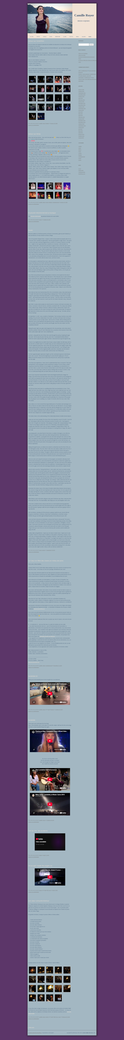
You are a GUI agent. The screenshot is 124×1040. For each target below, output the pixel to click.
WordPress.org (82, 174)
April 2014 (81, 132)
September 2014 (82, 125)
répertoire (57, 36)
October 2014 (81, 124)
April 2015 (81, 115)
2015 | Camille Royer (83, 70)
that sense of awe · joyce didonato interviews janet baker (87, 79)
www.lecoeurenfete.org (39, 609)
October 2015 (81, 106)
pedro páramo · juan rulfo (85, 75)
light (55, 1017)
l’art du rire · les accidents (38, 831)
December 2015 (82, 103)
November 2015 (82, 105)
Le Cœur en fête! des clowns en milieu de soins (45, 561)
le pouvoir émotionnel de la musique (42, 213)
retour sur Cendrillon (36, 41)
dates (51, 36)
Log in (80, 168)
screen (80, 153)
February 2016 (82, 100)
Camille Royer (84, 15)
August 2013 (81, 137)
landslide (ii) (32, 676)
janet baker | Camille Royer (84, 77)
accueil (31, 36)
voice (59, 1017)
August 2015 (81, 110)
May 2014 (81, 131)
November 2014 (82, 122)
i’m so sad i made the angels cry (40, 866)
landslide (31, 720)
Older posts (31, 1027)
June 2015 (81, 112)
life (48, 890)
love (50, 890)
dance (44, 202)
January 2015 (81, 118)
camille (40, 123)
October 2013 (81, 136)
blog (90, 36)
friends (52, 709)
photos (71, 36)
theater (47, 123)
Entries (81, 170)
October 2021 (81, 91)
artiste (38, 36)
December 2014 (82, 120)
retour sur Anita (34, 134)
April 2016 (81, 98)
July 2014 (80, 129)
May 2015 (81, 113)
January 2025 (81, 89)
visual (80, 158)
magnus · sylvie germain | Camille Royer (87, 74)
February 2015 (82, 117)
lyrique (44, 36)
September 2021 (82, 93)
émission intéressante (36, 216)
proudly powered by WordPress (35, 1032)
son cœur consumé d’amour (38, 901)
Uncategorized (55, 202)
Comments (82, 172)
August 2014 (81, 127)
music (44, 123)
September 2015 (82, 108)
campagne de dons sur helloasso (47, 636)
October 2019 (81, 96)
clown (64, 36)
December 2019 (82, 94)
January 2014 (81, 134)
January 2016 (81, 101)
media (77, 36)
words (43, 550)
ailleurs (84, 36)
